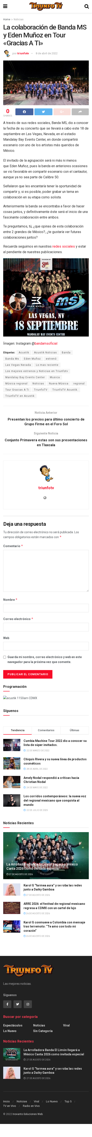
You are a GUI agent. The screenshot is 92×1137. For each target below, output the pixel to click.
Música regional (16, 383)
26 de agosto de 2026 (38, 913)
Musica (55, 377)
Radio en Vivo (31, 1105)
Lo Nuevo (9, 1031)
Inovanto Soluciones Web (28, 1114)
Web (6, 638)
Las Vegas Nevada (18, 364)
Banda (66, 352)
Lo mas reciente (47, 364)
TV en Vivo (9, 1105)
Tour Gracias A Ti (17, 389)
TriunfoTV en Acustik (19, 395)
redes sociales (63, 246)
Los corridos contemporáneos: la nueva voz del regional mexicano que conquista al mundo (55, 800)
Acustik (24, 352)
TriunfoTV (40, 389)
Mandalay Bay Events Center (25, 377)
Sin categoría (43, 1031)
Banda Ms (12, 358)
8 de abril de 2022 (47, 53)
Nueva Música (58, 383)
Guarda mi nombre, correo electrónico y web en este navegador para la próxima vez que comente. (44, 659)
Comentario (13, 546)
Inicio (6, 1101)
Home (6, 19)
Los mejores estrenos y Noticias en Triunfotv (36, 371)
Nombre (10, 600)
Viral (66, 1025)
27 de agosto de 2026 (21, 874)
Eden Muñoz (32, 358)
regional (79, 383)
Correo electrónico (18, 619)
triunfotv (23, 53)
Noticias (19, 19)
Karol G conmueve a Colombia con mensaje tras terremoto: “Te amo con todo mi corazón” (54, 926)
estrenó (51, 358)
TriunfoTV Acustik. (65, 389)
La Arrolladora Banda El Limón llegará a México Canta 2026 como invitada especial (42, 866)
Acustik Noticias (45, 352)
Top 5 (68, 1101)
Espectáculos (12, 1025)
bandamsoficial (46, 343)
